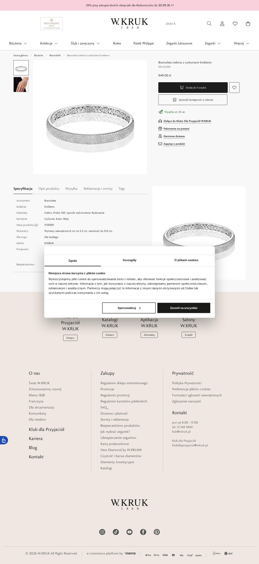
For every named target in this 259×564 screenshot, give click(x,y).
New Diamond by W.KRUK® (121, 450)
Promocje (107, 389)
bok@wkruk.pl (181, 431)
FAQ (103, 407)
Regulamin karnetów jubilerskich (123, 401)
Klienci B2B (37, 395)
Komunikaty (37, 413)
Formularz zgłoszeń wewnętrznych (197, 395)
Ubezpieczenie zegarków (118, 438)
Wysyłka (71, 188)
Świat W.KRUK (39, 383)
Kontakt (36, 456)
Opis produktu (48, 188)
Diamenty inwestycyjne (117, 462)
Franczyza (36, 401)
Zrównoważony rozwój (45, 389)
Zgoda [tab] (72, 260)
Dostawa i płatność (114, 413)
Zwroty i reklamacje (114, 419)
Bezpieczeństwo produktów (120, 425)
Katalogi (106, 468)
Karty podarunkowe (114, 444)
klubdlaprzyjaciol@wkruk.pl (190, 445)
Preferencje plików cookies (191, 389)
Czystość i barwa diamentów (120, 456)
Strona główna (20, 55)
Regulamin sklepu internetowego (124, 383)
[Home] (129, 23)
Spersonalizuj (127, 307)
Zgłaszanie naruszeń (186, 401)
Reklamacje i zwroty (98, 188)
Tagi (122, 188)
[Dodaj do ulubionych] (234, 87)
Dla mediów (37, 419)
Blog (33, 447)
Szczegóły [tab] (130, 260)
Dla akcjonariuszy (41, 407)
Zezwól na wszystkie (183, 307)
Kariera (36, 438)
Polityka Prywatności (187, 383)
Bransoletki (55, 55)
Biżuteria (38, 55)
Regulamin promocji (115, 395)
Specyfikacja (22, 188)
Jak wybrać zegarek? (115, 432)
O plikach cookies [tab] (186, 260)
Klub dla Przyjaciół (46, 429)
